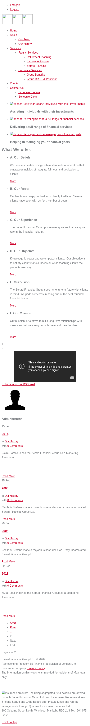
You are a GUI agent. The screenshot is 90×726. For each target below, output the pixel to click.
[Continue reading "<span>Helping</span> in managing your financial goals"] (45, 134)
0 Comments (15, 445)
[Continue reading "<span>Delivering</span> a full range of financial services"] (47, 119)
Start (13, 623)
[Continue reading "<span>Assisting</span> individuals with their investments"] (47, 103)
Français (15, 5)
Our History (11, 441)
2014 (5, 434)
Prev (13, 627)
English (14, 9)
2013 (5, 573)
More (13, 181)
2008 (5, 488)
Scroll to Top (9, 722)
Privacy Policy (36, 668)
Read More (8, 476)
